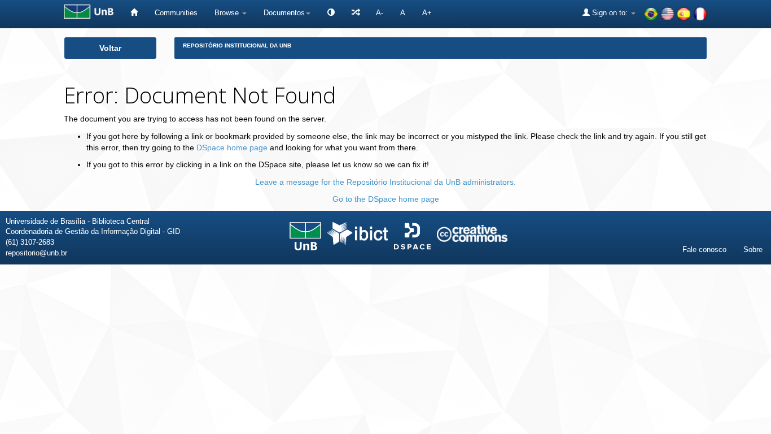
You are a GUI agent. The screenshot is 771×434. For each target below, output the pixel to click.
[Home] (134, 12)
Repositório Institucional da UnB (237, 45)
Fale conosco (704, 249)
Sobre (753, 249)
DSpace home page (232, 147)
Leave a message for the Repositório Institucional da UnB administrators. (385, 181)
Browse (227, 12)
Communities (176, 12)
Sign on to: (610, 12)
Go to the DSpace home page (385, 198)
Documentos (284, 12)
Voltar (110, 48)
